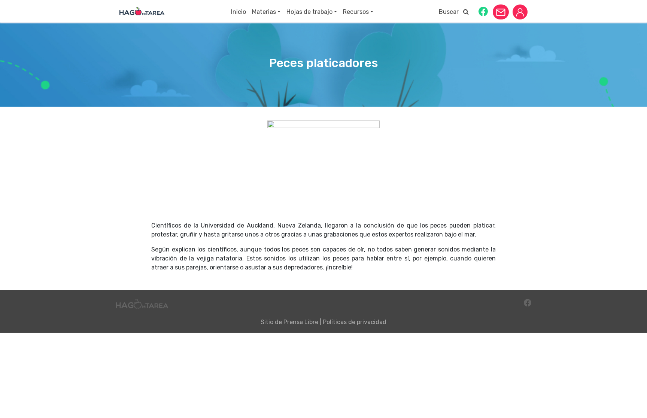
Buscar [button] (451, 11)
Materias (264, 11)
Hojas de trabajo (309, 11)
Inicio (238, 11)
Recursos (356, 11)
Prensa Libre (300, 322)
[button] (483, 11)
